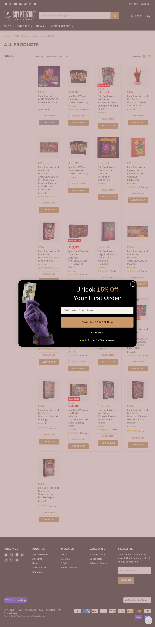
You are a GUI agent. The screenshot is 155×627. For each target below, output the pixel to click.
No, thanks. (97, 332)
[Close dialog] (132, 284)
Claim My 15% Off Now (97, 322)
